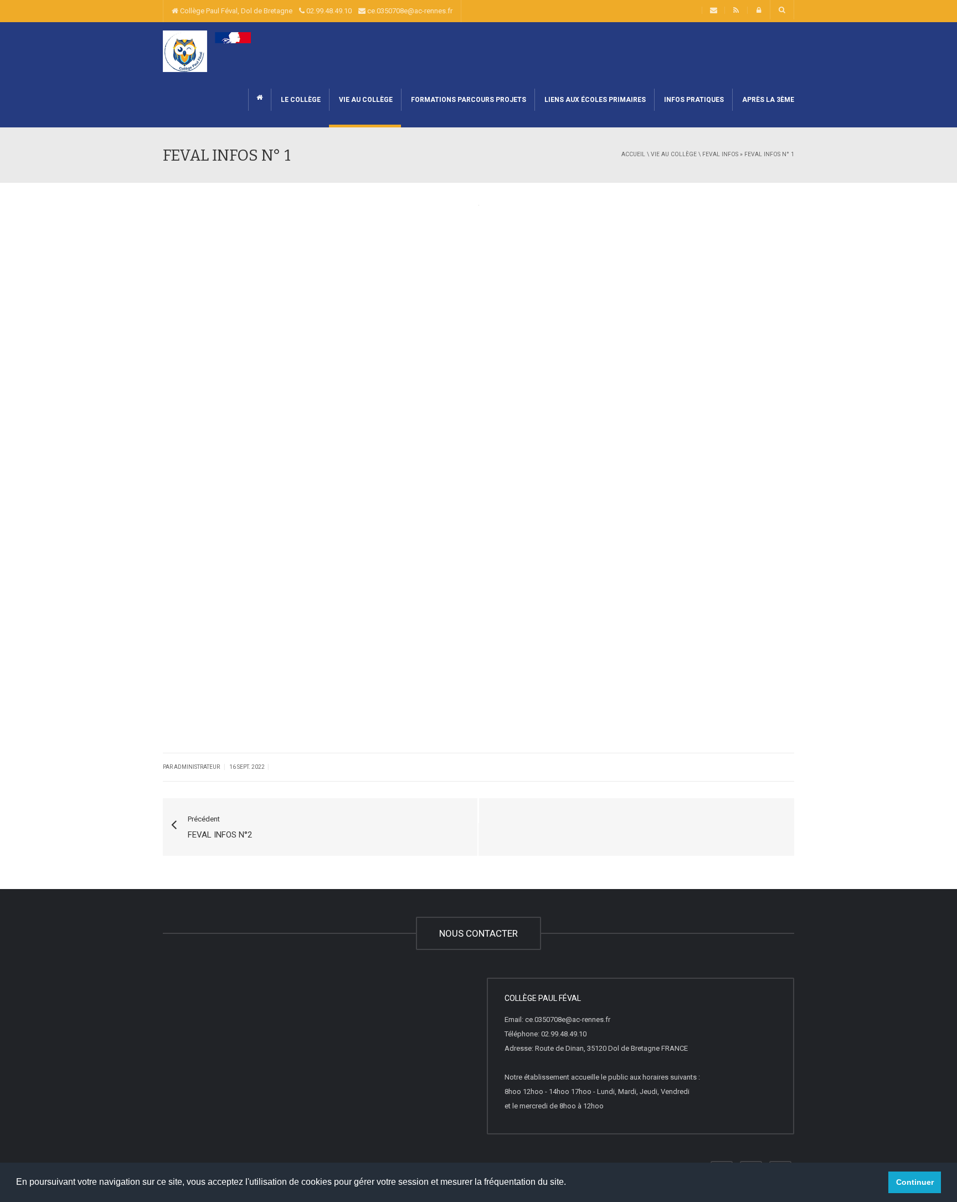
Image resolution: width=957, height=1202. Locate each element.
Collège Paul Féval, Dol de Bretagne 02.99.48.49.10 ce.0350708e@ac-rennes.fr (315, 11)
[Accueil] (209, 51)
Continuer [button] (915, 1182)
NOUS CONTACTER (478, 933)
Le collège (300, 100)
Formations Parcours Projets (467, 100)
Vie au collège (365, 100)
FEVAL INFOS (720, 154)
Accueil (633, 154)
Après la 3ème (767, 100)
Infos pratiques (693, 100)
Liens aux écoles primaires (594, 100)
